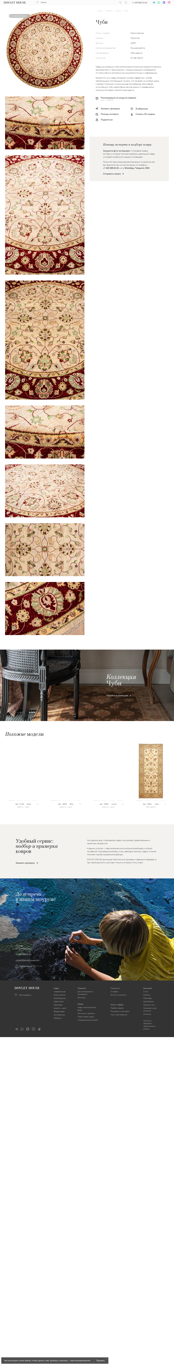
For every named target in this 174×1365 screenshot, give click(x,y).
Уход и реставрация (118, 1014)
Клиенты (146, 995)
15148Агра (24, 804)
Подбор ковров (116, 1008)
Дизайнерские (60, 998)
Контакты (147, 1014)
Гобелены (57, 1018)
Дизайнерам (148, 1001)
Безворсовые (59, 1011)
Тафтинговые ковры (86, 1016)
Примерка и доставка (119, 1011)
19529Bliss (67, 804)
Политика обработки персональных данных (149, 1024)
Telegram (139, 168)
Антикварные (59, 1014)
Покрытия (82, 988)
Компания (147, 988)
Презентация (25, 966)
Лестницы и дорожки (86, 1013)
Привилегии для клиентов (150, 1009)
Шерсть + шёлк (60, 1008)
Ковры (56, 988)
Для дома (81, 997)
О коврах (114, 991)
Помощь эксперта (109, 114)
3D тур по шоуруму (118, 995)
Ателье (80, 1004)
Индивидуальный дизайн (88, 1020)
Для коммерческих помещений (85, 992)
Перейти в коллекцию (117, 695)
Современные (59, 991)
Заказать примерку (110, 109)
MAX (147, 168)
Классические (59, 995)
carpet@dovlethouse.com (28, 960)
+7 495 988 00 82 (139, 2)
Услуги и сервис (117, 1004)
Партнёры (147, 998)
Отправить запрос (112, 173)
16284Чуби (152, 804)
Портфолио (115, 988)
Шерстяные (58, 1001)
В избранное (142, 108)
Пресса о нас (149, 1005)
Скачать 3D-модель (145, 114)
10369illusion (110, 804)
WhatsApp (129, 168)
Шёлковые (58, 1005)
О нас (145, 991)
